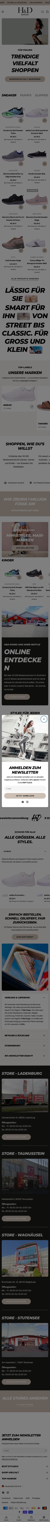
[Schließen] (44, 719)
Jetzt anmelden (25, 796)
